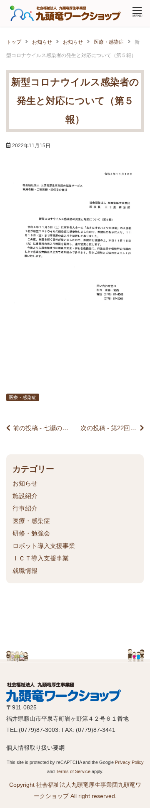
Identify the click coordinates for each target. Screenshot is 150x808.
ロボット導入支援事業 (43, 545)
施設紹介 (25, 495)
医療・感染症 (22, 397)
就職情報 (25, 570)
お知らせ (25, 483)
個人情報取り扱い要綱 (35, 748)
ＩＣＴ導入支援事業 (40, 558)
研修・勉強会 (31, 533)
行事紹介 (25, 508)
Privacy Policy (129, 762)
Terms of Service (73, 771)
